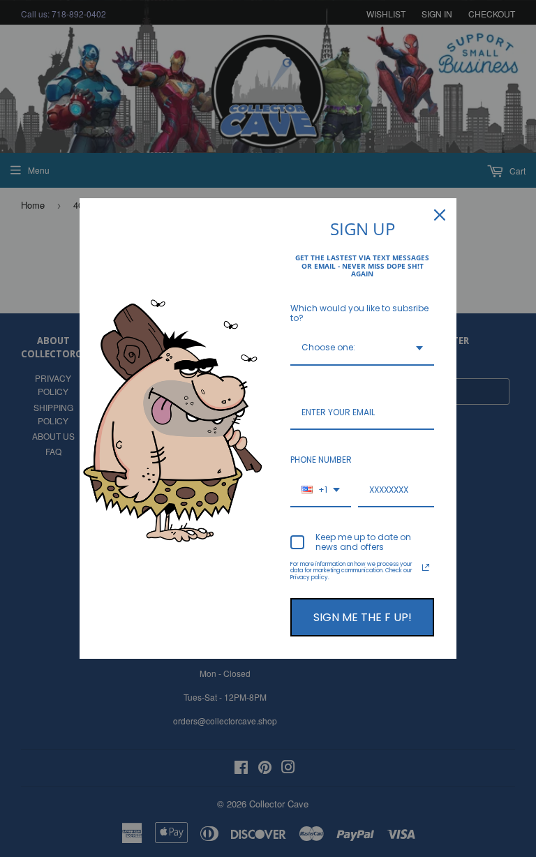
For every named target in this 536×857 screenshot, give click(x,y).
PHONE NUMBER (321, 459)
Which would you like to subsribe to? (359, 313)
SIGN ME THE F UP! (362, 617)
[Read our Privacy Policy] (425, 567)
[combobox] (362, 348)
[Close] (439, 215)
